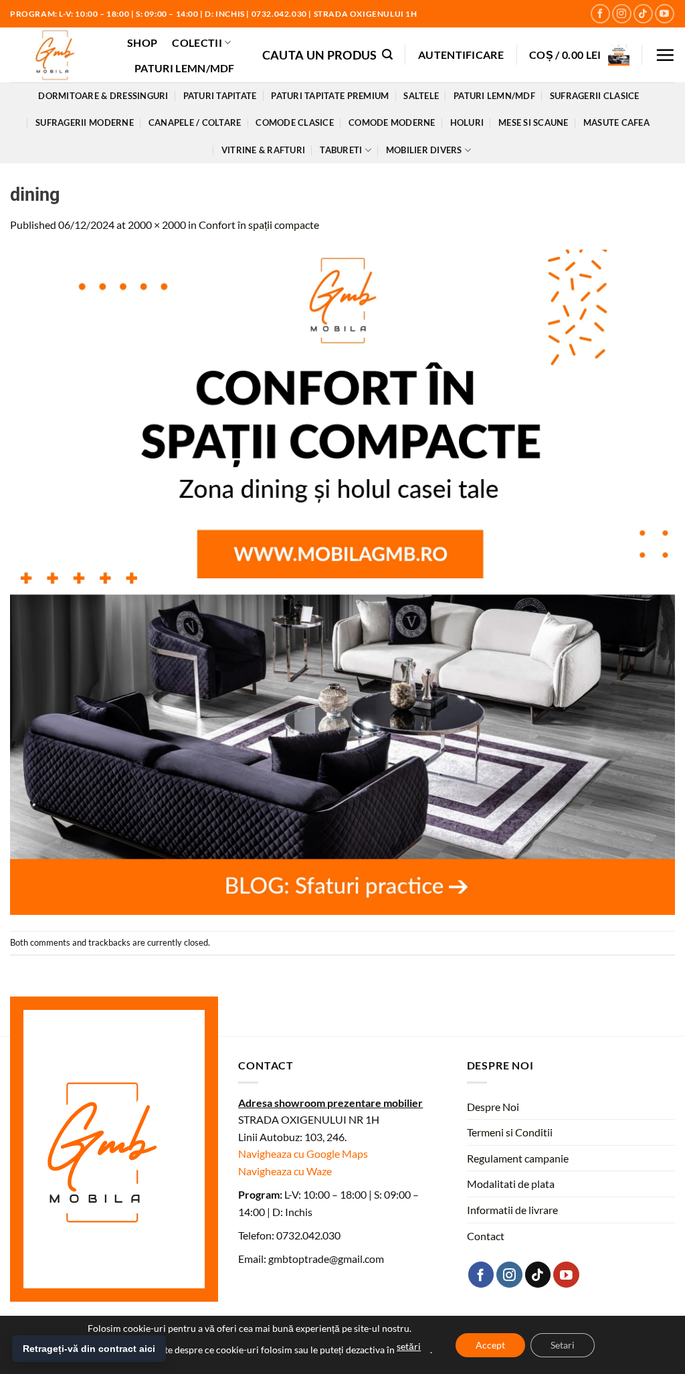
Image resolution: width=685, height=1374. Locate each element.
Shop (142, 42)
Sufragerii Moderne (84, 122)
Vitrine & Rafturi (263, 150)
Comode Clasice (295, 122)
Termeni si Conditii (510, 1132)
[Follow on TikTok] (643, 13)
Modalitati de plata (511, 1183)
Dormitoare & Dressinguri (103, 95)
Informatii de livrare (512, 1209)
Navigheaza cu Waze (285, 1171)
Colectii (197, 42)
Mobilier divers (424, 150)
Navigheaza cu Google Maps (303, 1153)
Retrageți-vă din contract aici (89, 1348)
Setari (563, 1345)
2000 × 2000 (157, 224)
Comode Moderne (392, 122)
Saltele (421, 95)
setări (409, 1346)
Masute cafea (616, 122)
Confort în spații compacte (259, 224)
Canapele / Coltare (195, 122)
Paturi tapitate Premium (330, 95)
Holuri (467, 122)
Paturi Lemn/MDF (184, 68)
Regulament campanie (518, 1158)
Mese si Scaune (533, 122)
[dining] (342, 580)
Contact (485, 1235)
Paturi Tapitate (220, 95)
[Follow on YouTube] (664, 13)
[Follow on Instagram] (621, 13)
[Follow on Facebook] (600, 13)
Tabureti (341, 150)
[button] (327, 54)
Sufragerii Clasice (595, 95)
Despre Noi (493, 1106)
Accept (490, 1345)
